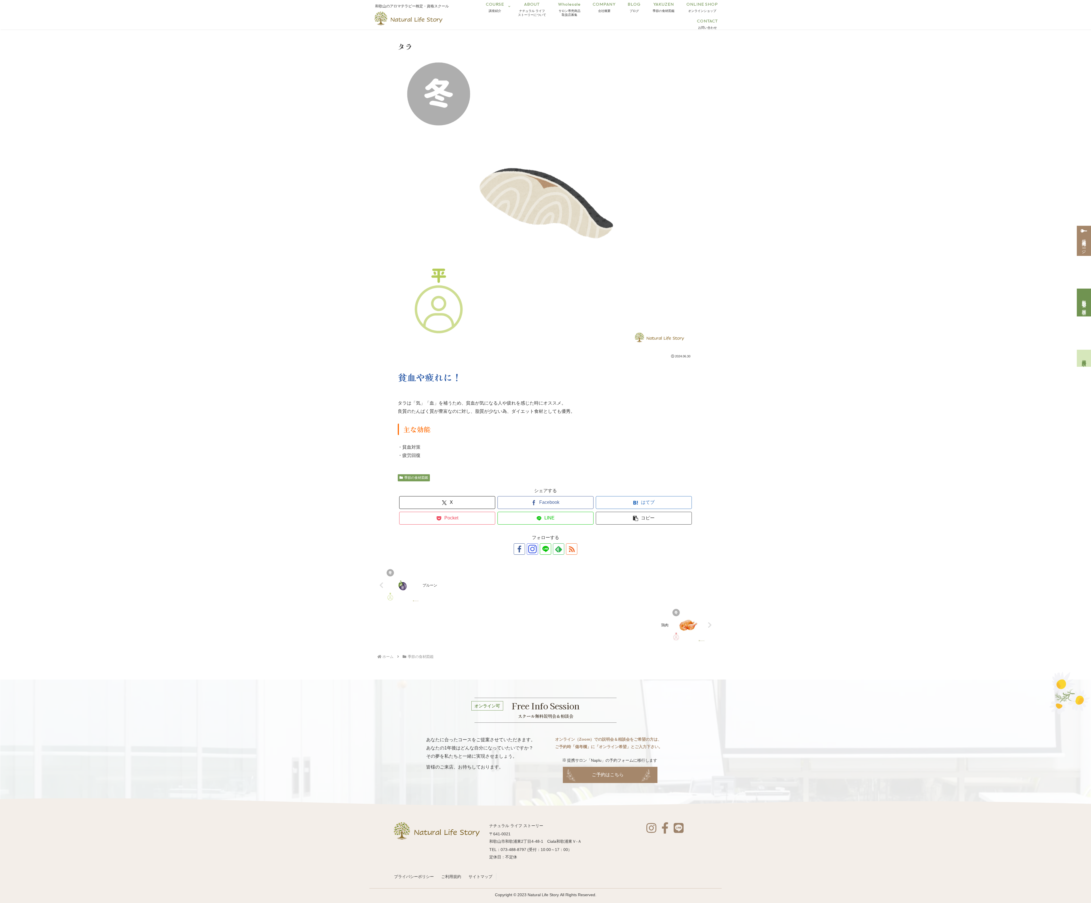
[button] (644, 518)
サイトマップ (480, 876)
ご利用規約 (451, 876)
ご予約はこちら (608, 774)
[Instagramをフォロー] (532, 549)
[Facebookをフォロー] (519, 549)
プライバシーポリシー (414, 876)
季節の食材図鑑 (416, 478)
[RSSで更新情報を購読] (571, 549)
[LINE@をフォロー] (545, 549)
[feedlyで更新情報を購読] (558, 549)
